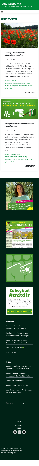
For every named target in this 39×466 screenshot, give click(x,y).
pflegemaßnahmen (11, 162)
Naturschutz (8, 88)
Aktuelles (7, 80)
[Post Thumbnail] (19, 35)
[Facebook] (15, 432)
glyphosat (15, 86)
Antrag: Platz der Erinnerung (16, 380)
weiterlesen (29, 92)
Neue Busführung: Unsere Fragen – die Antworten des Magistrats (18, 327)
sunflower (16, 451)
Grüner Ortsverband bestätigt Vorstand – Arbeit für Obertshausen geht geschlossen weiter (19, 341)
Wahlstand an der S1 (13, 352)
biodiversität (26, 83)
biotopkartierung (10, 159)
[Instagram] (19, 432)
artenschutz (8, 83)
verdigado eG (13, 453)
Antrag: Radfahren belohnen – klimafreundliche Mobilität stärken (18, 374)
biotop (25, 157)
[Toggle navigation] (2, 11)
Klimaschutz (23, 86)
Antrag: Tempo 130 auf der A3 (17, 385)
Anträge (13, 154)
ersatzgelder (20, 159)
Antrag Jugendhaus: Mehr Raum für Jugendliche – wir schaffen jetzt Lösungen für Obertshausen (19, 367)
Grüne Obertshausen (11, 4)
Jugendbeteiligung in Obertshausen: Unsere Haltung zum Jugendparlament (19, 391)
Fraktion (13, 80)
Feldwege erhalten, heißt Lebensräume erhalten (15, 54)
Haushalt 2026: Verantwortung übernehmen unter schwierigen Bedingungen (17, 334)
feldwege (8, 86)
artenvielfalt (17, 83)
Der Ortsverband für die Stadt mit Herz (18, 6)
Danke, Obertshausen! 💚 (15, 347)
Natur (30, 86)
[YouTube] (24, 432)
